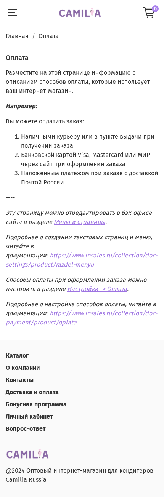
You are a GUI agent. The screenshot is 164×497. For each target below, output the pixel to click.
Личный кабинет (29, 416)
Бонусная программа (36, 404)
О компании (23, 367)
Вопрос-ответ (26, 428)
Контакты (20, 380)
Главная (17, 36)
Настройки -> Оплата (97, 288)
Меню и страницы (79, 221)
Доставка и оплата (32, 392)
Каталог (17, 355)
